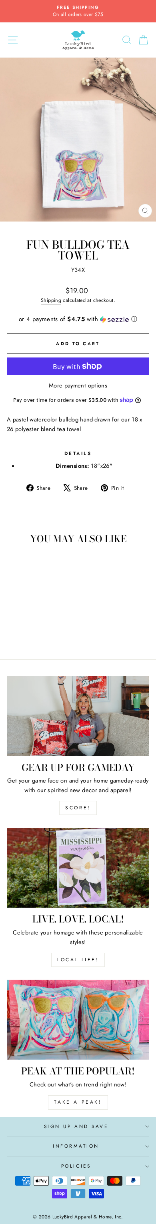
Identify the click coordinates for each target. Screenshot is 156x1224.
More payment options (78, 385)
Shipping (51, 300)
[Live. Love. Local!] (78, 868)
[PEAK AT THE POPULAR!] (78, 1020)
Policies (76, 1165)
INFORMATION (76, 1145)
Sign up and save (76, 1126)
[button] (78, 319)
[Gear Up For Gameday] (78, 716)
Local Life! (78, 959)
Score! (78, 807)
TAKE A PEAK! (78, 1102)
